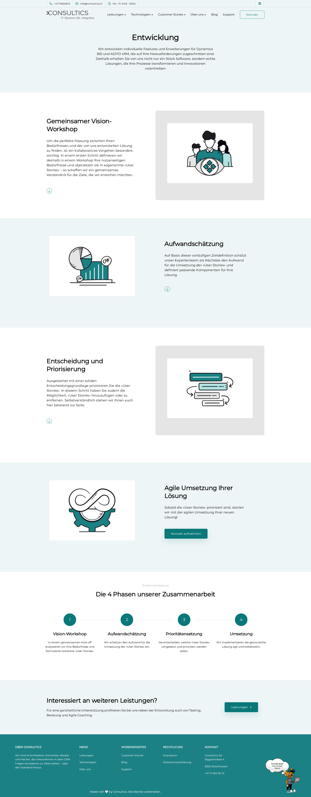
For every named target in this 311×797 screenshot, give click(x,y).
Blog (214, 14)
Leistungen (115, 14)
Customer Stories (170, 14)
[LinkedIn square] (259, 3)
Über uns (197, 14)
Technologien (141, 14)
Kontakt (252, 14)
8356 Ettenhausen (216, 766)
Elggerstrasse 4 (214, 759)
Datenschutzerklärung (177, 762)
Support (229, 14)
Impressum (170, 755)
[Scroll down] (49, 191)
